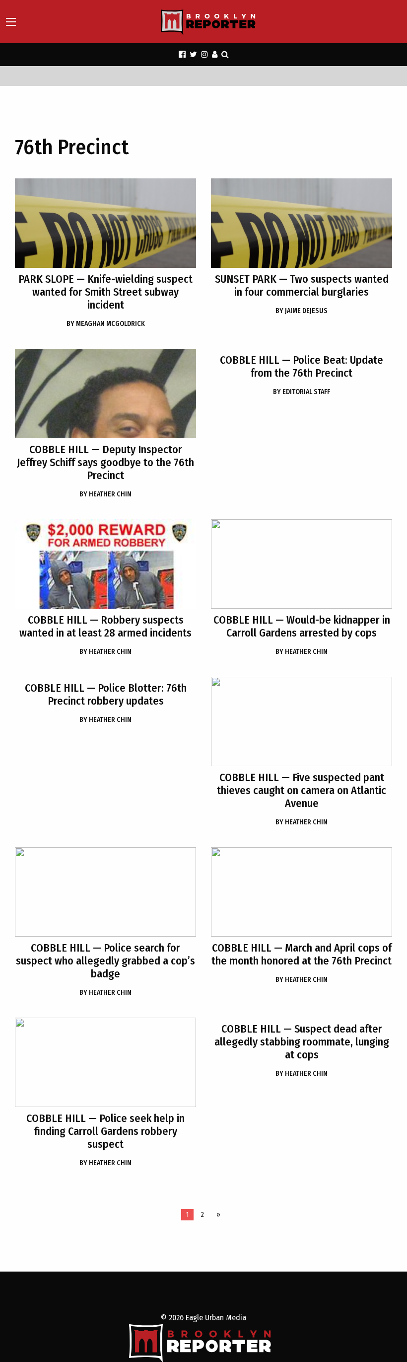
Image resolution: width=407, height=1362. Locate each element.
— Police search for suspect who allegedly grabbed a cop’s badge (105, 960)
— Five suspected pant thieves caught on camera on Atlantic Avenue (301, 790)
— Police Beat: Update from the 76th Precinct (301, 366)
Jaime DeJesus (301, 311)
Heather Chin (105, 494)
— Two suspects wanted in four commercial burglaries (302, 285)
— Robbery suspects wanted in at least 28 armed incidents (105, 626)
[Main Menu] (11, 22)
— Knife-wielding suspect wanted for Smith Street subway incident (105, 292)
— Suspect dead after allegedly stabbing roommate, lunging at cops (301, 1041)
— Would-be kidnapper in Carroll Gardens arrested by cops (301, 626)
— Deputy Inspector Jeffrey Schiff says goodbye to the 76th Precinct (105, 462)
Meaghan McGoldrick (106, 324)
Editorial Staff (301, 392)
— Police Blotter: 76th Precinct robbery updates (106, 694)
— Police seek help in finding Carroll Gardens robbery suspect (105, 1131)
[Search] (225, 54)
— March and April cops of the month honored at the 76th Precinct (301, 954)
